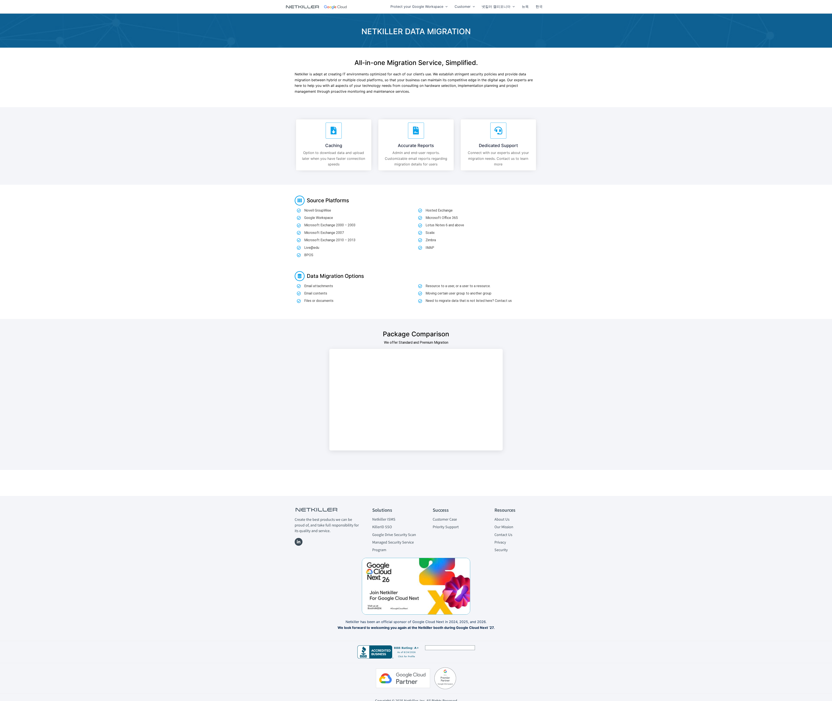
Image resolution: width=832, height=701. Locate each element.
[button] (445, 6)
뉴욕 (525, 6)
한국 (539, 6)
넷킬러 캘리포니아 (496, 6)
